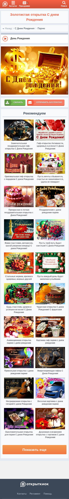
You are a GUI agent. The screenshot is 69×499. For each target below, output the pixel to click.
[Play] (5, 38)
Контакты (21, 493)
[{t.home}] (34, 484)
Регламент (35, 493)
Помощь (48, 493)
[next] (64, 70)
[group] (34, 38)
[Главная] (4, 4)
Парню (41, 28)
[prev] (4, 70)
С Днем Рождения (24, 28)
